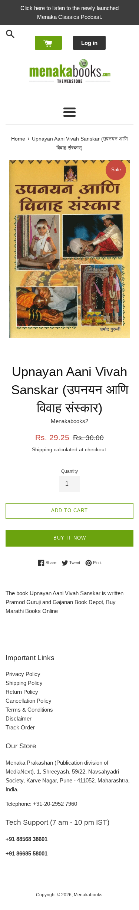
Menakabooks (88, 894)
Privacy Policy (23, 674)
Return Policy (22, 692)
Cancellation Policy (29, 701)
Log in (89, 43)
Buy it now (69, 538)
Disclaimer (19, 718)
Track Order (20, 727)
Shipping (42, 449)
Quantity (69, 471)
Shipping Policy (24, 683)
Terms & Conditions (29, 709)
